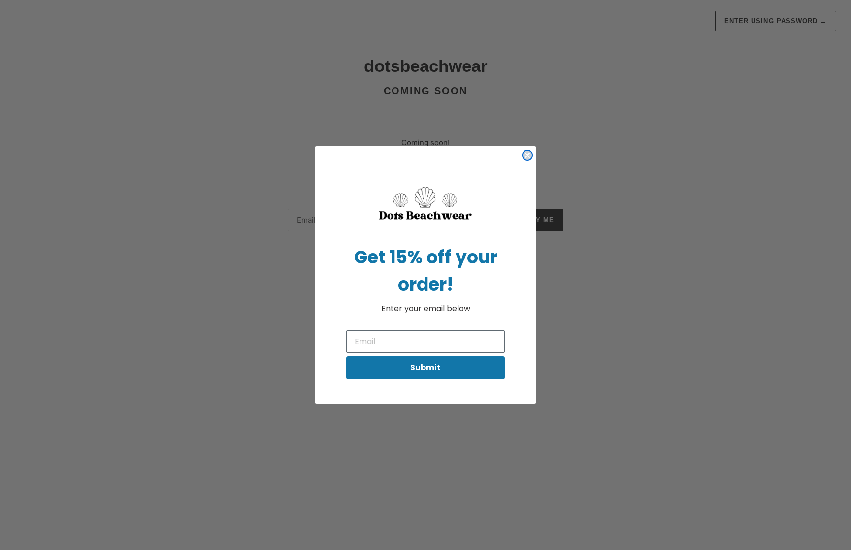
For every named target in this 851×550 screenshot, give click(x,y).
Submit (425, 367)
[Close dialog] (527, 155)
